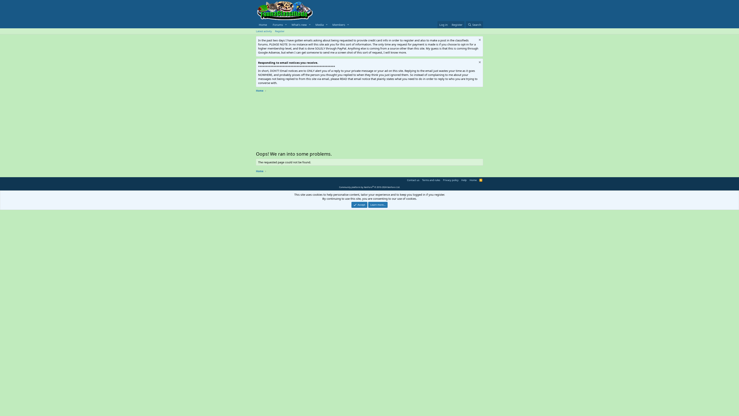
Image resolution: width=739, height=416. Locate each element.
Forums (278, 25)
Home (263, 25)
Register (279, 31)
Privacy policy (451, 180)
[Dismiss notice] (479, 40)
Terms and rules (431, 180)
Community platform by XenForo (369, 187)
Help (464, 180)
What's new (299, 25)
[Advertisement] (369, 123)
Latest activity (264, 31)
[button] (286, 24)
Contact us (413, 180)
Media (319, 25)
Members (338, 25)
